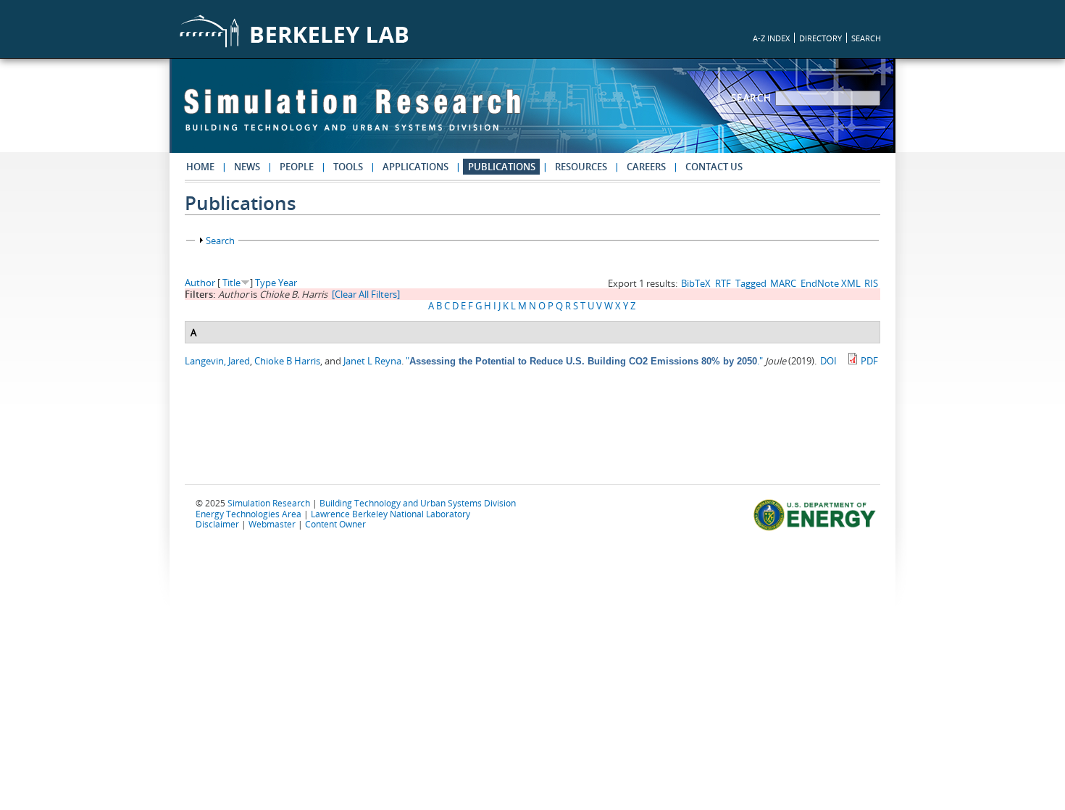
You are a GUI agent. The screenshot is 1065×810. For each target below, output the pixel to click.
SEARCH (866, 38)
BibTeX (696, 283)
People (297, 166)
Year (287, 282)
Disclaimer (217, 524)
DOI (828, 360)
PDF (869, 360)
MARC (783, 283)
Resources (581, 166)
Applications (415, 166)
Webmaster (272, 524)
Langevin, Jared (217, 360)
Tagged (751, 283)
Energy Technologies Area (248, 513)
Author (200, 282)
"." (584, 360)
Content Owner (335, 524)
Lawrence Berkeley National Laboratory (390, 513)
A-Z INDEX (771, 38)
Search (753, 97)
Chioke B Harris (287, 360)
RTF (723, 283)
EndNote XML (831, 283)
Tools (348, 166)
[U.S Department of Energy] (816, 528)
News (247, 166)
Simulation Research (268, 503)
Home (200, 166)
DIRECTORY (820, 38)
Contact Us (714, 166)
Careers (646, 166)
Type (265, 282)
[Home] (352, 116)
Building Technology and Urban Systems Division (418, 503)
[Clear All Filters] (366, 294)
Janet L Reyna (372, 360)
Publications (501, 166)
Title (231, 282)
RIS (871, 283)
